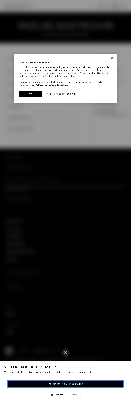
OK (31, 93)
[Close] (65, 352)
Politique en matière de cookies (51, 85)
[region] (65, 78)
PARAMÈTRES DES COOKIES (62, 94)
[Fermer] (112, 58)
